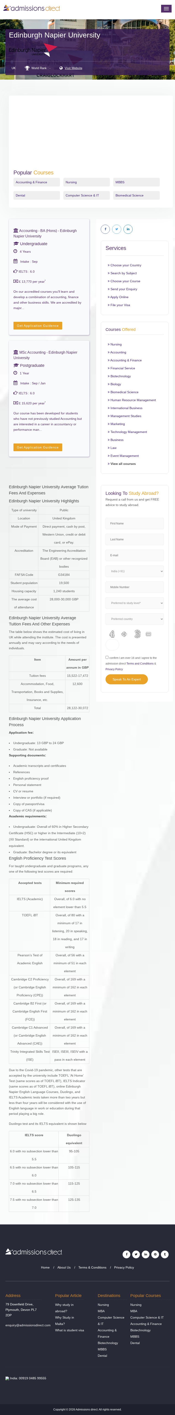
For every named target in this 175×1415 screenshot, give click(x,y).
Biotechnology (120, 376)
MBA (101, 1311)
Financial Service (122, 368)
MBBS (120, 182)
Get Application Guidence (38, 325)
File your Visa (120, 305)
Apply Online (119, 297)
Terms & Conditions (92, 1267)
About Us (64, 1267)
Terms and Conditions (140, 663)
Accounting (118, 352)
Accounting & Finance (31, 182)
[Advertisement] (90, 135)
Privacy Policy (114, 669)
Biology (115, 384)
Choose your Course (125, 281)
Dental (20, 195)
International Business (126, 408)
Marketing (117, 424)
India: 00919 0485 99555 (27, 1378)
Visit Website (73, 68)
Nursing (71, 182)
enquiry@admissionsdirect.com (28, 1325)
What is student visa (69, 1330)
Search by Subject (123, 273)
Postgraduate (31, 365)
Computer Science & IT (82, 195)
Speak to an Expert (127, 679)
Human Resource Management (133, 400)
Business (117, 440)
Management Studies (125, 416)
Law (113, 448)
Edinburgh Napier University (54, 35)
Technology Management (128, 432)
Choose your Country (125, 265)
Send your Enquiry (123, 289)
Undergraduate (33, 244)
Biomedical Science (130, 195)
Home (45, 1267)
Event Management (124, 456)
